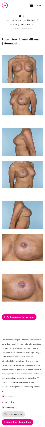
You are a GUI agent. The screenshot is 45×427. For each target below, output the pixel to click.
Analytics (9, 402)
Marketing (9, 407)
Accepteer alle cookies (18, 422)
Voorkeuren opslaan (13, 414)
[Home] (5, 5)
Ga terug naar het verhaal (20, 317)
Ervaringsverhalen (20, 24)
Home (20, 16)
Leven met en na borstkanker (20, 20)
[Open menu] (36, 5)
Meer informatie (9, 391)
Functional (9, 396)
